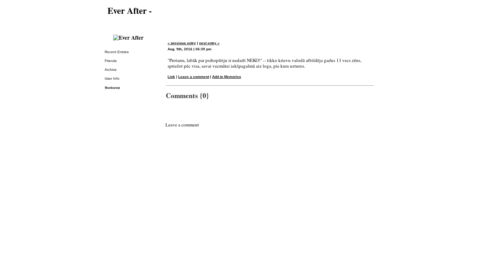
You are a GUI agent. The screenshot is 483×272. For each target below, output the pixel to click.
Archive (111, 70)
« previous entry (182, 43)
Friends (111, 61)
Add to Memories (226, 77)
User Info (112, 78)
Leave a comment (193, 77)
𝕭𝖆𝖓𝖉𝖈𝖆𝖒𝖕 (112, 88)
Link (171, 77)
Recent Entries (117, 52)
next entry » (209, 43)
